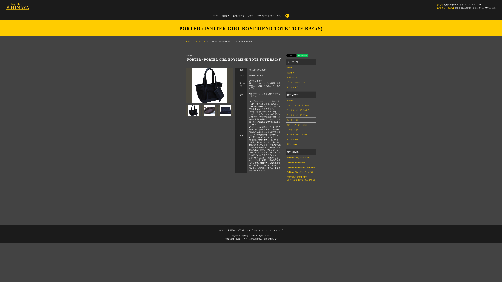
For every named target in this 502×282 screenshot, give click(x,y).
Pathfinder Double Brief (296, 162)
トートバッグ (200, 41)
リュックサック (293, 139)
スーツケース (292, 120)
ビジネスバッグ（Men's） (297, 135)
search (287, 16)
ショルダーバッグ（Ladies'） (298, 110)
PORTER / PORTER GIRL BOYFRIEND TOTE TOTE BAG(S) (301, 178)
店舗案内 (225, 16)
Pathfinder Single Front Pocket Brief (300, 172)
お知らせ (290, 100)
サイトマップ (276, 16)
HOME (215, 16)
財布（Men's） (293, 144)
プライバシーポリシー (257, 16)
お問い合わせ (238, 16)
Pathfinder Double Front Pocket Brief (301, 167)
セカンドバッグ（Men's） (297, 125)
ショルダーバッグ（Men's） (298, 115)
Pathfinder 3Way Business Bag (298, 157)
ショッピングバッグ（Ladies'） (299, 105)
